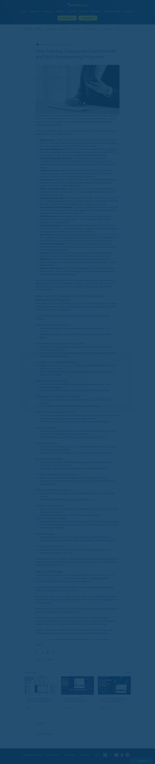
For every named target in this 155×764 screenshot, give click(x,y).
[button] (126, 361)
